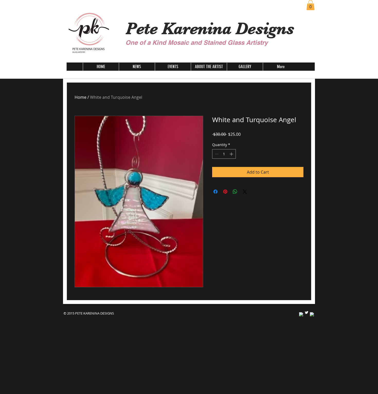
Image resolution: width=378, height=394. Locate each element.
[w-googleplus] (312, 314)
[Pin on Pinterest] (225, 192)
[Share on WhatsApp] (235, 192)
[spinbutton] (224, 153)
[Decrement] (216, 153)
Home (80, 97)
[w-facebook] (301, 314)
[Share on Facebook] (215, 192)
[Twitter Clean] (306, 312)
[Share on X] (245, 192)
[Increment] (232, 153)
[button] (310, 5)
